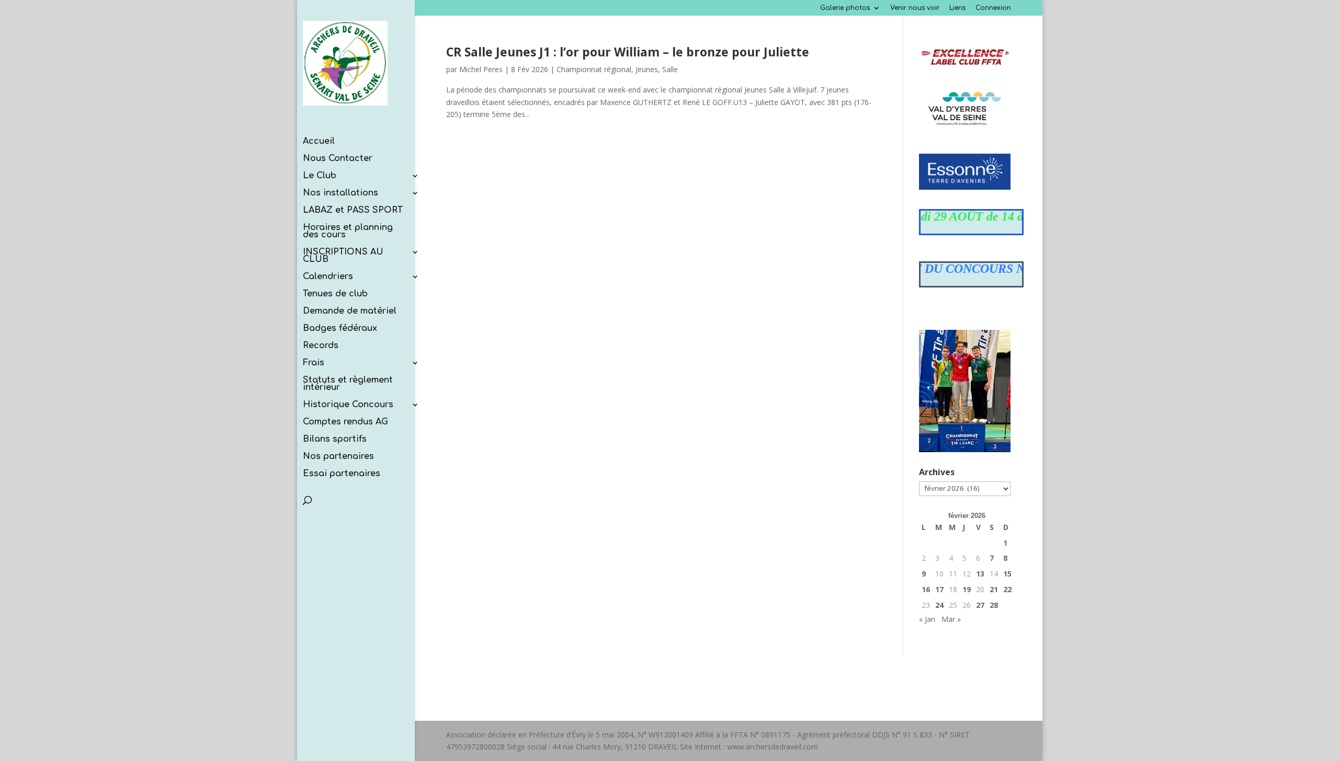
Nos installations (340, 193)
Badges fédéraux (340, 329)
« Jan (927, 619)
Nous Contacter (337, 159)
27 (980, 605)
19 (966, 589)
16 (926, 589)
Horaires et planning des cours (348, 231)
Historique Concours (348, 405)
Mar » (951, 619)
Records (320, 346)
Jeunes (647, 69)
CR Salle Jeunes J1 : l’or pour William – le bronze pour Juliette (627, 51)
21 (994, 589)
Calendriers (328, 277)
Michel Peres (481, 69)
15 (1007, 574)
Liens (957, 8)
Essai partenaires (341, 474)
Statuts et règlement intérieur (348, 384)
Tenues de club (335, 294)
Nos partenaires (338, 457)
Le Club (319, 176)
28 (994, 605)
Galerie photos (845, 8)
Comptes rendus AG (345, 422)
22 (1007, 589)
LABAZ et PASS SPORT (353, 210)
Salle (670, 69)
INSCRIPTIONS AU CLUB (343, 256)
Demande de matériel (349, 311)
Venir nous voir (914, 8)
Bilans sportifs (335, 439)
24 (939, 605)
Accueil (319, 141)
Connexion (993, 8)
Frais (313, 363)
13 (980, 574)
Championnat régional (594, 69)
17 (939, 589)
